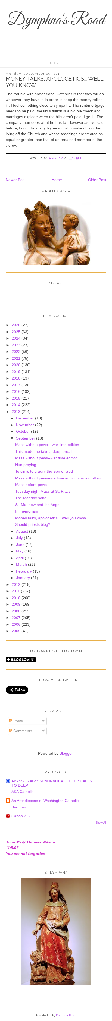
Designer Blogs (66, 1015)
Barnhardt (20, 807)
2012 (16, 584)
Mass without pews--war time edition (46, 458)
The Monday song (30, 498)
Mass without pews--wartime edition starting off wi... (59, 478)
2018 (16, 378)
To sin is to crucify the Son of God (44, 471)
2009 (16, 604)
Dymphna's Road (56, 20)
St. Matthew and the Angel (37, 504)
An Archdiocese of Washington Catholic (45, 800)
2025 (16, 332)
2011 (16, 591)
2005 (16, 631)
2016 (16, 391)
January (23, 578)
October (23, 431)
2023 (16, 345)
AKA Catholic (22, 791)
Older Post (97, 180)
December (25, 418)
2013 (16, 411)
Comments (22, 731)
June (21, 544)
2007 (16, 617)
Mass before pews (31, 484)
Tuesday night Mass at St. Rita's (42, 491)
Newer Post (16, 180)
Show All (100, 822)
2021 (16, 358)
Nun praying (25, 465)
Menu (56, 63)
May (20, 551)
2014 (16, 405)
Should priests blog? (32, 524)
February (24, 571)
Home (57, 180)
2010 (16, 598)
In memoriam (26, 511)
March (22, 564)
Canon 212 (20, 816)
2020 (16, 365)
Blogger (66, 753)
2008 (16, 611)
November (25, 425)
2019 (16, 371)
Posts (17, 721)
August (22, 531)
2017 (16, 385)
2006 (16, 624)
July (20, 538)
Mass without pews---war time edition (47, 444)
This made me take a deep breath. (45, 451)
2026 (16, 325)
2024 (16, 338)
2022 (16, 351)
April (20, 558)
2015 (16, 398)
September (26, 438)
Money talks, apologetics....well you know (50, 518)
